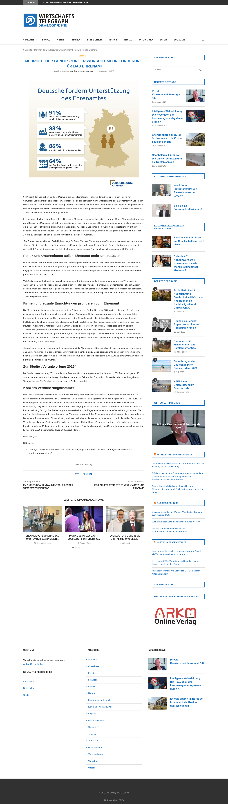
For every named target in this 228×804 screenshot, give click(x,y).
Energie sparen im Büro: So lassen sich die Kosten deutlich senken (167, 138)
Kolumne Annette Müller (100, 700)
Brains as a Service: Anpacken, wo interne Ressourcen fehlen (186, 324)
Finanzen (75, 39)
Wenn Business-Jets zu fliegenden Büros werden (176, 521)
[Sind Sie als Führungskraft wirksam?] (161, 210)
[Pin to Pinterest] (87, 474)
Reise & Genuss (94, 39)
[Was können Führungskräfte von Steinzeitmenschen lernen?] (161, 190)
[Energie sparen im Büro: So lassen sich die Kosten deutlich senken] (195, 139)
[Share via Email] (90, 474)
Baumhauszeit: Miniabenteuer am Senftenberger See (185, 344)
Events (163, 39)
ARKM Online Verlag (33, 664)
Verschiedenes (95, 754)
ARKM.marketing (83, 464)
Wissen (60, 39)
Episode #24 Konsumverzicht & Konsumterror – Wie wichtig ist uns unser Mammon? (186, 263)
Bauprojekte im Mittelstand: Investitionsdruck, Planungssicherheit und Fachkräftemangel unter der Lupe (177, 489)
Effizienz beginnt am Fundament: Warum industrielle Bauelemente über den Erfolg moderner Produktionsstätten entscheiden (177, 476)
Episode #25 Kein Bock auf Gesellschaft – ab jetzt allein (189, 241)
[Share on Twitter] (84, 474)
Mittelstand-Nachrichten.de (174, 454)
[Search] (203, 39)
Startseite (27, 50)
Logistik (92, 713)
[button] (40, 2)
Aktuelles (92, 659)
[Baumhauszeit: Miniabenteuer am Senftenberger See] (161, 346)
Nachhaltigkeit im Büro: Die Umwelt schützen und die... (75, 3)
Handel (46, 39)
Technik (113, 39)
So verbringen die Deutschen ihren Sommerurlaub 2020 (185, 365)
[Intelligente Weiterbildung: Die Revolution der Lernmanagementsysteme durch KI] (195, 116)
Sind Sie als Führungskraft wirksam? (188, 207)
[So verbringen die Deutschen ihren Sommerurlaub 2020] (161, 366)
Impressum (28, 681)
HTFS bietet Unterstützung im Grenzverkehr (184, 385)
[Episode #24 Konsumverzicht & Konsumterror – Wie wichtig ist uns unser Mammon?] (161, 261)
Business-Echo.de (167, 503)
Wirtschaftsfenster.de (171, 542)
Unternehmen (146, 39)
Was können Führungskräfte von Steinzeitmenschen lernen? (185, 190)
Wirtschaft (93, 761)
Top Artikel (93, 740)
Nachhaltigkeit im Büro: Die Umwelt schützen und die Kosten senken (167, 158)
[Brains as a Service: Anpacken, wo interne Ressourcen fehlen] (161, 325)
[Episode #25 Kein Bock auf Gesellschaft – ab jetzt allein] (161, 242)
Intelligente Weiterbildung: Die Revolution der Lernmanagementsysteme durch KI (167, 116)
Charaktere (29, 39)
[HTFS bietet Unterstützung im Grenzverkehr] (161, 386)
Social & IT (179, 39)
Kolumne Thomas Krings (100, 706)
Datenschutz (29, 688)
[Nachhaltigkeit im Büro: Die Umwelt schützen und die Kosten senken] (195, 159)
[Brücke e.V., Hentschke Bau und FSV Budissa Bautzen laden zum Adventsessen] (42, 519)
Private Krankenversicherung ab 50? (166, 94)
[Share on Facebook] (81, 474)
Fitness (128, 39)
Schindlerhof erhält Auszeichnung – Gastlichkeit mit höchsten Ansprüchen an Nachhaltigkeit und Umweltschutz (188, 299)
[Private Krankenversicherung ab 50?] (195, 96)
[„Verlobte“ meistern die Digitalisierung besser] (125, 519)
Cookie (26, 695)
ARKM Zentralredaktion (82, 71)
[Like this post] (77, 474)
